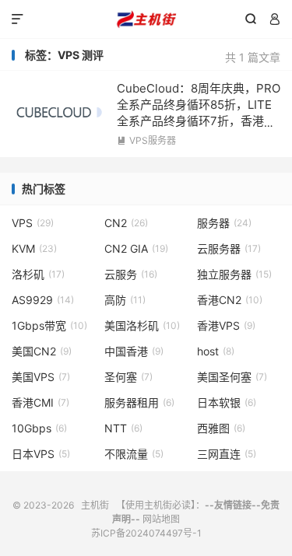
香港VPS (226, 325)
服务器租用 (139, 402)
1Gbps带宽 (49, 325)
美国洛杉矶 (142, 325)
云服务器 (229, 248)
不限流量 (134, 453)
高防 (125, 299)
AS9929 (43, 299)
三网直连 (226, 453)
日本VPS (41, 453)
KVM (34, 248)
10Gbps (39, 428)
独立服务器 (234, 274)
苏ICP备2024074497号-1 (146, 533)
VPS (33, 222)
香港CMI (40, 402)
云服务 (130, 274)
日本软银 (226, 402)
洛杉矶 (38, 274)
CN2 (126, 222)
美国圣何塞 (232, 376)
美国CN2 (42, 351)
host (215, 351)
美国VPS (41, 376)
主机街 (146, 19)
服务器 (224, 222)
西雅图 (221, 428)
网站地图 (161, 519)
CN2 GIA (136, 248)
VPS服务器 (146, 140)
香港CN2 (229, 299)
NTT (123, 428)
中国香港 (134, 351)
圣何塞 (128, 376)
